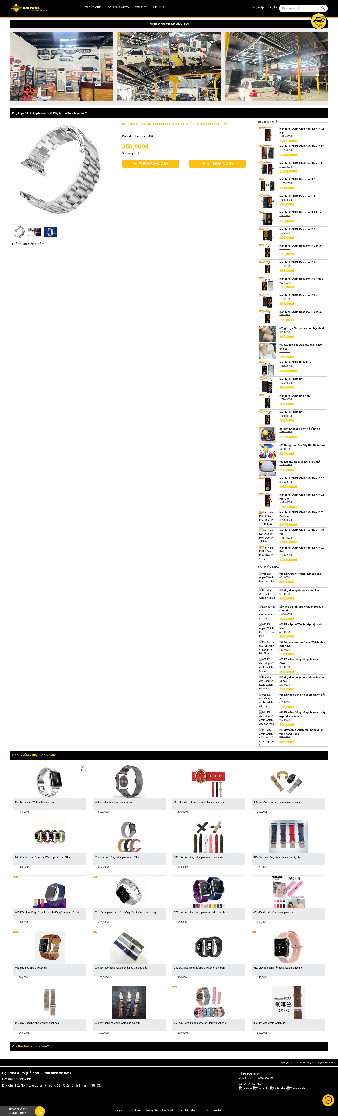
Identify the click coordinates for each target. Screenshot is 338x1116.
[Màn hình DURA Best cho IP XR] (267, 201)
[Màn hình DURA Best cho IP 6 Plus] (267, 317)
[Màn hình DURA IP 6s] (267, 384)
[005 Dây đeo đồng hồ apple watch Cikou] (267, 665)
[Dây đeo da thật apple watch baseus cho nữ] (267, 612)
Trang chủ (93, 7)
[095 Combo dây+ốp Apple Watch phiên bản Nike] (267, 647)
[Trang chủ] (42, 8)
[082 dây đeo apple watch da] (288, 1002)
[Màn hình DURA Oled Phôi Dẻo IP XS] (267, 152)
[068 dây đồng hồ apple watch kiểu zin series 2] (208, 1002)
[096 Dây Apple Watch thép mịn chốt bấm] (267, 629)
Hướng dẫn (151, 1110)
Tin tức (141, 7)
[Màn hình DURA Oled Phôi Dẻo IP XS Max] (267, 134)
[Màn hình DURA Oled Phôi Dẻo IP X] (267, 168)
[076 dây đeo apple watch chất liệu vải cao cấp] (129, 947)
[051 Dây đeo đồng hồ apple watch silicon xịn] (288, 947)
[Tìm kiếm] (323, 8)
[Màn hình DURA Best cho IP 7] (267, 268)
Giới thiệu (135, 1110)
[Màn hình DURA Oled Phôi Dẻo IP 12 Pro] (267, 535)
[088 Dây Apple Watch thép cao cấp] (267, 577)
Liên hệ (158, 7)
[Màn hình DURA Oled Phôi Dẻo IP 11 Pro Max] (267, 518)
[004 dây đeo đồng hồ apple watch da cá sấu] (267, 682)
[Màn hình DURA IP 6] (267, 418)
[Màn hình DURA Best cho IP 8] (267, 234)
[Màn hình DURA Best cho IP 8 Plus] (267, 218)
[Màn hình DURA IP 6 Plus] (267, 401)
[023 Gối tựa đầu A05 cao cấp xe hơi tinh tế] (267, 350)
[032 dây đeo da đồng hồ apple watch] (288, 891)
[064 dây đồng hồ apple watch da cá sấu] (129, 1002)
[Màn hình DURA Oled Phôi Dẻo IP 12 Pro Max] (267, 500)
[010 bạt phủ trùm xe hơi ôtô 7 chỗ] (267, 467)
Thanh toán (168, 1110)
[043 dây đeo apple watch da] (50, 947)
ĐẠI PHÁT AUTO (118, 7)
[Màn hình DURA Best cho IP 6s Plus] (267, 284)
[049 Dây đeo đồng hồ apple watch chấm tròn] (208, 947)
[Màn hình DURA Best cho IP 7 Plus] (267, 251)
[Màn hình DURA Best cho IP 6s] (267, 301)
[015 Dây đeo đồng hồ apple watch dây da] (267, 700)
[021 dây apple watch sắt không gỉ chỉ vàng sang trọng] (267, 737)
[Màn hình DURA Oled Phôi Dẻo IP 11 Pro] (267, 553)
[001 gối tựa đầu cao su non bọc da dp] (267, 334)
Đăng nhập (258, 7)
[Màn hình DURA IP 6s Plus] (267, 368)
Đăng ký (272, 7)
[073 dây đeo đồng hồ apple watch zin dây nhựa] (208, 891)
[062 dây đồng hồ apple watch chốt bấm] (50, 1002)
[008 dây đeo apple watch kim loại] (267, 593)
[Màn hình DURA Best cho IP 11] (267, 185)
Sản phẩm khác (187, 1110)
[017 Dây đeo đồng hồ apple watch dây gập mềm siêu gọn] (267, 719)
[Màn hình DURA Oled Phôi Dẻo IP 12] (267, 484)
